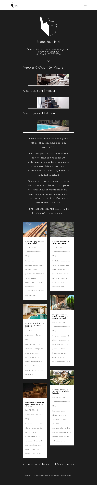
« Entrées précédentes (36, 464)
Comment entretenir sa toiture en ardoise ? (60, 242)
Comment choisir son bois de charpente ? (34, 242)
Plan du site (49, 475)
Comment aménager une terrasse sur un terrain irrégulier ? (61, 391)
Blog (27, 256)
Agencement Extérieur (34, 251)
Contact (56, 475)
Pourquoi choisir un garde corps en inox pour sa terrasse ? (60, 316)
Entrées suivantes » (63, 464)
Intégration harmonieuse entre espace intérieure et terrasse (34, 404)
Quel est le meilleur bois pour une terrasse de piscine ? (34, 324)
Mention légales (66, 475)
